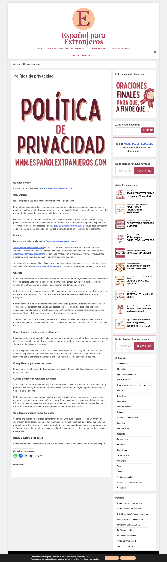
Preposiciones (123, 428)
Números (121, 412)
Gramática (121, 396)
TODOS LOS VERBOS (120, 49)
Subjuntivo (121, 461)
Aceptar (112, 558)
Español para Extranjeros (83, 38)
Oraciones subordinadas (127, 417)
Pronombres (122, 439)
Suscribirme (144, 170)
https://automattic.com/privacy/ (67, 226)
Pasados (121, 423)
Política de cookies (125, 530)
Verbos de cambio (125, 477)
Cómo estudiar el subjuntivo (129, 503)
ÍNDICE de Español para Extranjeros (66, 49)
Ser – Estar (122, 450)
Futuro (120, 390)
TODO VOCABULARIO (97, 49)
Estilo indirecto (123, 380)
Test (119, 466)
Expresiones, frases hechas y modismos (134, 385)
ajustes (96, 559)
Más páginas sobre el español (130, 519)
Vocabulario (122, 488)
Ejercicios (121, 369)
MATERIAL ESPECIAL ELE (83, 56)
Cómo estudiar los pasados (129, 509)
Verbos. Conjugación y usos (129, 482)
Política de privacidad (126, 535)
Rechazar (128, 558)
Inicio (40, 49)
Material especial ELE (126, 407)
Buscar (148, 130)
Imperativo (121, 401)
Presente (121, 434)
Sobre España (123, 455)
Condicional (122, 363)
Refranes (121, 444)
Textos (120, 472)
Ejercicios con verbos (126, 374)
